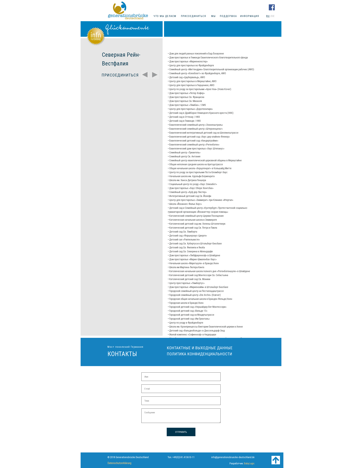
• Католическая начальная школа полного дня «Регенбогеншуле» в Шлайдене (209, 271)
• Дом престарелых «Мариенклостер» (188, 61)
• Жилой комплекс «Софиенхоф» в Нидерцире (192, 334)
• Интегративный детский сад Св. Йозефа (189, 195)
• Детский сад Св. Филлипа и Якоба (186, 247)
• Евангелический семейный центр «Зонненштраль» (195, 124)
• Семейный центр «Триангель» (184, 152)
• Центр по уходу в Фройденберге (185, 322)
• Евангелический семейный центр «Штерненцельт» (195, 128)
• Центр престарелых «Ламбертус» (186, 283)
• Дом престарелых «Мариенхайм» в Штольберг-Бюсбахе (198, 287)
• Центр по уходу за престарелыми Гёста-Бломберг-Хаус (198, 172)
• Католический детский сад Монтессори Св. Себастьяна (198, 275)
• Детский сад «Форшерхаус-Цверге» (187, 235)
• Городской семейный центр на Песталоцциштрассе (196, 290)
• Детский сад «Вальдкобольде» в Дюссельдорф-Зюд (196, 330)
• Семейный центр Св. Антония (184, 156)
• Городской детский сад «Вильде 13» (187, 310)
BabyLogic (249, 463)
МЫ (213, 16)
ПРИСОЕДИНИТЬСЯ (193, 16)
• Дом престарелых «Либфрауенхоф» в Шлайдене (194, 255)
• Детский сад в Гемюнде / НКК (184, 120)
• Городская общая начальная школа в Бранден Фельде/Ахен (200, 298)
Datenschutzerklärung (119, 463)
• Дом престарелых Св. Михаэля (185, 101)
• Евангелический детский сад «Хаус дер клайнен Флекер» (199, 136)
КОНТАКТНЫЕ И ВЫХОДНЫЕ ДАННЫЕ (200, 348)
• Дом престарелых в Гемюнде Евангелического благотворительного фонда (208, 57)
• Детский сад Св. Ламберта (182, 231)
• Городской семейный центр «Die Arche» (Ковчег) (194, 294)
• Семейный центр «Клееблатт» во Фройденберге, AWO (197, 73)
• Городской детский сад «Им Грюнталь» (189, 318)
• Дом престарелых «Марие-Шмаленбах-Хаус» (192, 259)
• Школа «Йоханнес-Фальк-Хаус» (185, 203)
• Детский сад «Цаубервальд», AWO (186, 77)
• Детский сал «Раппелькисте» (184, 239)
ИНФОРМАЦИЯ (249, 16)
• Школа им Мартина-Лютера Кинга (186, 267)
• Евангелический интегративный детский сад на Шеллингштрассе (203, 132)
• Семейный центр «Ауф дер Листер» (187, 192)
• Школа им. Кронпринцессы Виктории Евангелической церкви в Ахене (205, 326)
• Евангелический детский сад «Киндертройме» (193, 140)
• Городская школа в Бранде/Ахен (185, 302)
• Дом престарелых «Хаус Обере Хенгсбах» (191, 188)
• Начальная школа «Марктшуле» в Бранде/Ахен (193, 263)
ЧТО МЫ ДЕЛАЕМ (165, 16)
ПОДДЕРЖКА (228, 16)
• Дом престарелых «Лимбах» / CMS (187, 104)
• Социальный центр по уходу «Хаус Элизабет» (192, 184)
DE (273, 16)
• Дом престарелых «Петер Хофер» (186, 93)
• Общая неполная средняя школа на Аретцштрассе (195, 164)
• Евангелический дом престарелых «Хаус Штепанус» (196, 148)
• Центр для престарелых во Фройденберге (191, 65)
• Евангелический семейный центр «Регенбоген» (193, 144)
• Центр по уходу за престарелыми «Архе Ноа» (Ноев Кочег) (199, 89)
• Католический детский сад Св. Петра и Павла (192, 227)
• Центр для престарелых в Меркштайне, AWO (192, 81)
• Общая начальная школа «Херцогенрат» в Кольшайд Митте (199, 168)
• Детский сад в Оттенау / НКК (184, 116)
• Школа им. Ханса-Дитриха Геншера (187, 180)
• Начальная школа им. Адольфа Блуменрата (191, 176)
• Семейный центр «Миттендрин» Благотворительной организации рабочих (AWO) (211, 69)
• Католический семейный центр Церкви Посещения (196, 215)
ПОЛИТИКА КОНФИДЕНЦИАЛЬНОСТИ (199, 354)
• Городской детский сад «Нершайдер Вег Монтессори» (197, 306)
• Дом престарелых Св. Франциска (186, 97)
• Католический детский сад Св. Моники (189, 279)
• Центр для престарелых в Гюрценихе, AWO (191, 85)
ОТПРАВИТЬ (181, 432)
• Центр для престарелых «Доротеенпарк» (190, 108)
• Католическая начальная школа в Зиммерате (192, 219)
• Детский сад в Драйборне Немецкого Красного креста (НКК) (200, 112)
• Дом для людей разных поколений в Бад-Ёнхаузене (196, 53)
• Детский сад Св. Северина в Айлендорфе (190, 251)
